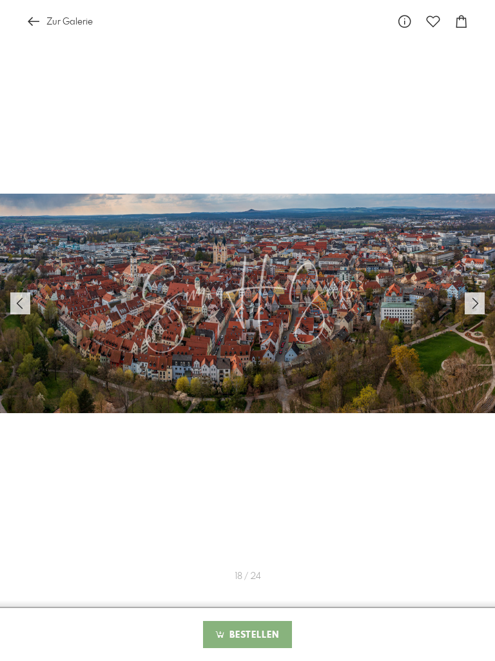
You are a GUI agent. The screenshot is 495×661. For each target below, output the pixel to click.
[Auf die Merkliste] (433, 21)
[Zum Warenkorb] (461, 21)
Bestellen (252, 635)
